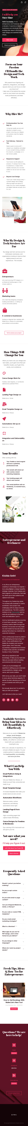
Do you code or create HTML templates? (11, 913)
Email (14, 1050)
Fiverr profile (15, 612)
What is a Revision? (8, 926)
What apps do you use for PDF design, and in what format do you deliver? (10, 934)
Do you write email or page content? (11, 898)
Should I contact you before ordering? (11, 884)
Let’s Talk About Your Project (13, 848)
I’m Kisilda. (10, 21)
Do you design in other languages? (9, 942)
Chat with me (14, 1080)
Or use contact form (14, 1093)
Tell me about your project (14, 333)
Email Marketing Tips (11, 1005)
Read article (14, 1008)
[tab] (14, 884)
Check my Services (9, 45)
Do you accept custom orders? (9, 891)
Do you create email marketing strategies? (9, 920)
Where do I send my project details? (11, 949)
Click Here (14, 1053)
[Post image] (14, 990)
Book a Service (14, 853)
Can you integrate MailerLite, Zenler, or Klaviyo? (12, 906)
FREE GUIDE (9, 40)
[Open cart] (22, 2)
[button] (14, 1115)
